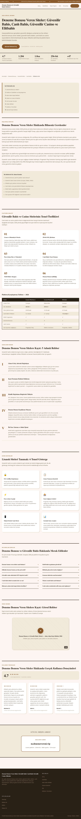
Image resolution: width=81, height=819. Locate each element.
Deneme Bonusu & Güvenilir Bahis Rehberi (10, 6)
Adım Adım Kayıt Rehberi (13, 95)
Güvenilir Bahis (21, 76)
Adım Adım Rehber (47, 782)
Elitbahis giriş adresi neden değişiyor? (60, 570)
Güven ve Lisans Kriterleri (13, 98)
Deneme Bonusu (12, 76)
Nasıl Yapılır (53, 6)
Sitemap (4, 799)
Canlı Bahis (29, 76)
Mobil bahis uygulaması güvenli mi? (60, 564)
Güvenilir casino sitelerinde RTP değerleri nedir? (20, 575)
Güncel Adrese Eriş (11, 46)
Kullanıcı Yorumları (11, 107)
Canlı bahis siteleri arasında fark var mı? (20, 580)
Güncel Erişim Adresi (11, 110)
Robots (73, 816)
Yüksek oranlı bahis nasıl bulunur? (60, 580)
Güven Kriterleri (46, 785)
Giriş (39, 6)
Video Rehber (10, 104)
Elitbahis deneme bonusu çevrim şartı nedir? (20, 570)
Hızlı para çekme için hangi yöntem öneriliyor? (20, 586)
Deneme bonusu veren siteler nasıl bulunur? (20, 564)
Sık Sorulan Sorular (11, 101)
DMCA (3, 805)
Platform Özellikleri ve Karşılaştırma (16, 92)
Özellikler (45, 6)
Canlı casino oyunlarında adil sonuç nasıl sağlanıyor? (60, 586)
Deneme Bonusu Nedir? (12, 89)
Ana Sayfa (4, 76)
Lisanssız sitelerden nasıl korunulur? (60, 575)
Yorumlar (65, 6)
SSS (60, 6)
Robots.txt (4, 802)
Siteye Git (74, 6)
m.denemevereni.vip (40, 743)
